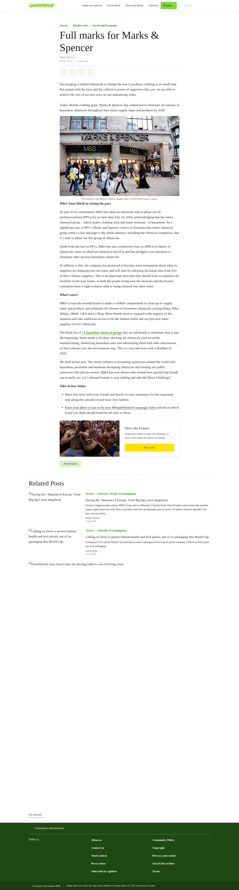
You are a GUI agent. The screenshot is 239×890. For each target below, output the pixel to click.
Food (114, 493)
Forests (104, 493)
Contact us (97, 847)
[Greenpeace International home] (41, 5)
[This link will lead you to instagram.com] (31, 847)
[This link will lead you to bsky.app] (57, 847)
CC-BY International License (141, 885)
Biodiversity (80, 25)
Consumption (128, 493)
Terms (156, 871)
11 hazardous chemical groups (102, 332)
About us (153, 5)
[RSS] (83, 847)
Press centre (98, 863)
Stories (64, 25)
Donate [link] (167, 5)
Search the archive (163, 863)
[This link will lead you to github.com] (89, 847)
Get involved (113, 5)
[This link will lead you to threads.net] (37, 847)
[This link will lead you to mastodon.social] (63, 847)
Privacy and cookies (164, 855)
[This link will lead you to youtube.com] (76, 847)
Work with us (99, 855)
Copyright (158, 847)
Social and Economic (104, 25)
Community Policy (163, 840)
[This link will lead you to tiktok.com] (50, 847)
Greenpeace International (49, 828)
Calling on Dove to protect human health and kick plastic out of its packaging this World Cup (147, 537)
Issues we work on (92, 5)
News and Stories (134, 5)
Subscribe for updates (104, 871)
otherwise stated (80, 885)
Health (104, 530)
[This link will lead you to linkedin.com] (70, 847)
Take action (149, 447)
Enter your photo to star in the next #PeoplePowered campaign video (110, 407)
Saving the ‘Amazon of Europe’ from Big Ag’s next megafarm (127, 500)
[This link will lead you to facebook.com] (44, 847)
